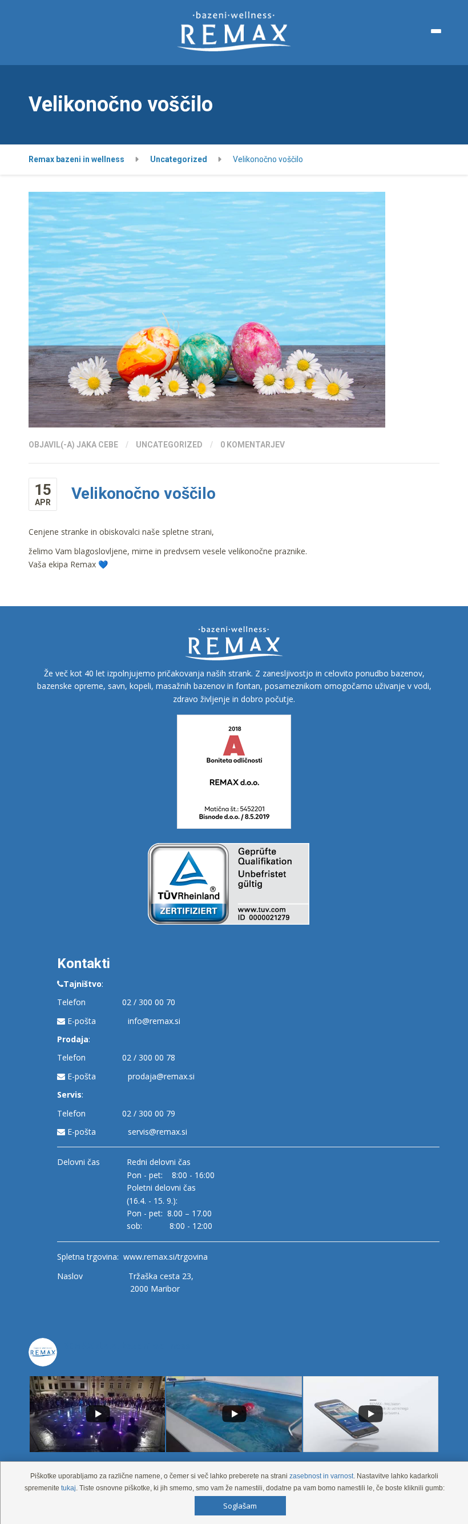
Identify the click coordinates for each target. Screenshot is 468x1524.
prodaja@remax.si (161, 1076)
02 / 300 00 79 (148, 1113)
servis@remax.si (157, 1131)
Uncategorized (169, 444)
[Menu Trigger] (436, 31)
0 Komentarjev (252, 444)
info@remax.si (154, 1020)
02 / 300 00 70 (148, 1002)
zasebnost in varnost (321, 1476)
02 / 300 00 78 (148, 1057)
